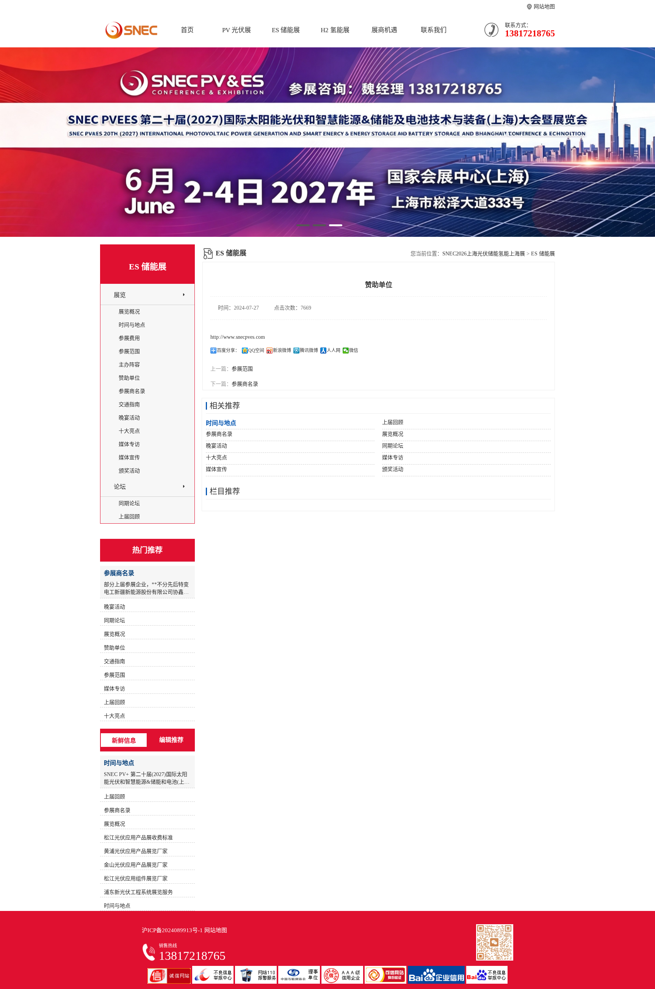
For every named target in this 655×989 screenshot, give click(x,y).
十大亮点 (129, 431)
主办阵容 (129, 365)
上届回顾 (129, 517)
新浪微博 (282, 350)
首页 (187, 30)
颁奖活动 (129, 471)
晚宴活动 (129, 418)
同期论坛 (129, 503)
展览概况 (129, 312)
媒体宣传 (129, 457)
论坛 (120, 487)
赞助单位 (129, 378)
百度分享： (228, 350)
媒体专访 (129, 444)
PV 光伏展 (236, 30)
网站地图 (544, 6)
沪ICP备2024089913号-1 (172, 930)
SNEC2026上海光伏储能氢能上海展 (483, 254)
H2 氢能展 (335, 30)
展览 (120, 295)
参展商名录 (245, 384)
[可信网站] (386, 982)
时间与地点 (132, 325)
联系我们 (434, 30)
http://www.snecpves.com (237, 337)
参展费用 (129, 338)
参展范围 (242, 369)
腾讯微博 (309, 350)
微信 (353, 350)
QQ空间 (256, 350)
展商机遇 (384, 30)
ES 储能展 (286, 30)
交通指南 (129, 404)
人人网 (333, 350)
